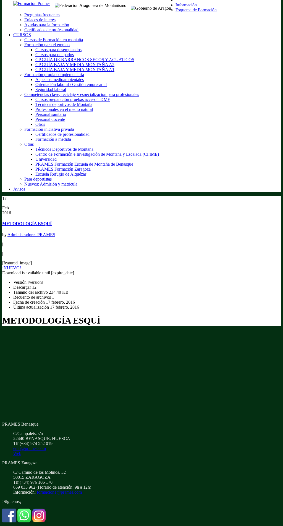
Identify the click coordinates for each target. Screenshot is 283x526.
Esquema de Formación (196, 9)
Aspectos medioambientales (59, 79)
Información (186, 4)
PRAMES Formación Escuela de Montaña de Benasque (84, 164)
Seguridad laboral (50, 89)
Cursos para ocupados (54, 54)
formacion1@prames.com (59, 492)
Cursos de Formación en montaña (53, 39)
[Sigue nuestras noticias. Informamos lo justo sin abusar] (24, 521)
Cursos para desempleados (58, 49)
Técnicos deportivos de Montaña (63, 104)
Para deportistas (38, 179)
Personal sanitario (50, 114)
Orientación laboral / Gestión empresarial (71, 84)
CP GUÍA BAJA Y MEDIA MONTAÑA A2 (74, 64)
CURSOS (22, 34)
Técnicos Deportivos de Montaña (64, 149)
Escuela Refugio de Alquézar (60, 174)
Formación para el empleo (47, 44)
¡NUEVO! (11, 267)
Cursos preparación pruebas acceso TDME (72, 99)
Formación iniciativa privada (49, 129)
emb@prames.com (29, 448)
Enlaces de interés (40, 19)
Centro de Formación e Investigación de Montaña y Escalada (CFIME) (97, 154)
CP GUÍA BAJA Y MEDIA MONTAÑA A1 (74, 69)
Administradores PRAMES (31, 234)
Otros (40, 124)
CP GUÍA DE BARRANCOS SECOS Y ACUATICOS (84, 59)
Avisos (19, 189)
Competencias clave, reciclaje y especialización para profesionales (81, 94)
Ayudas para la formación (46, 24)
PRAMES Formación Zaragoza (63, 169)
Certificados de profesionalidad (51, 29)
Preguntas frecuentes (42, 14)
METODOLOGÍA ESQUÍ (27, 223)
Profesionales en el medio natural (64, 109)
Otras (29, 144)
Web (17, 453)
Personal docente (50, 119)
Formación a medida (53, 139)
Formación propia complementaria (54, 74)
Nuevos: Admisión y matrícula (50, 184)
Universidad (46, 159)
